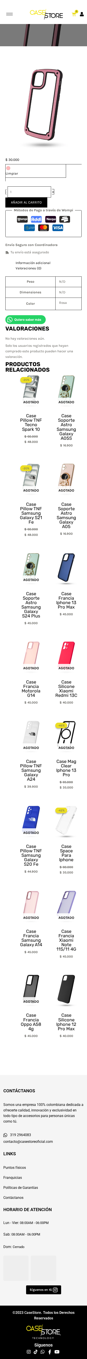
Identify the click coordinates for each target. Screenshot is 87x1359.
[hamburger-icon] (9, 14)
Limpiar (12, 173)
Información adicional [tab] (33, 263)
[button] (43, 1289)
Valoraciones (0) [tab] (28, 268)
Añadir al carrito (26, 202)
